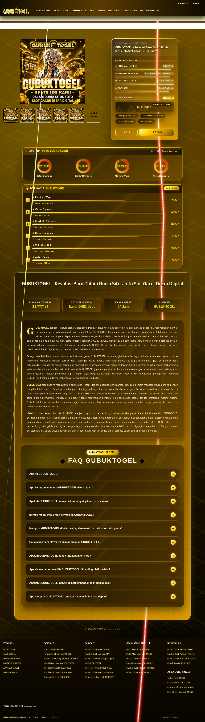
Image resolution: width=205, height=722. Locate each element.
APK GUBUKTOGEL (11, 668)
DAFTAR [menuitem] (196, 3)
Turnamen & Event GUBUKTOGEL (58, 654)
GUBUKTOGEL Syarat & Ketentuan (99, 672)
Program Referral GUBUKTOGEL (58, 677)
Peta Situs (54, 717)
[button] (193, 10)
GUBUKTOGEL (42, 327)
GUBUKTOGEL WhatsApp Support (99, 658)
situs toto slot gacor (125, 413)
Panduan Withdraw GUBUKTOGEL (58, 672)
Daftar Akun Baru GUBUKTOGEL (139, 654)
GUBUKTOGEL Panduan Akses (180, 649)
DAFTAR (158, 132)
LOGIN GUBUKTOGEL (12, 658)
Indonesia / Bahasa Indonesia (14, 717)
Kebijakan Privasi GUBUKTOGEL (98, 668)
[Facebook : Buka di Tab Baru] (183, 717)
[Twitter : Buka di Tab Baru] (188, 717)
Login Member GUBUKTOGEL (138, 649)
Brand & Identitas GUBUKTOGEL (180, 692)
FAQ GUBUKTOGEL (93, 663)
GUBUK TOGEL (9, 654)
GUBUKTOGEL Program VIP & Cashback (61, 658)
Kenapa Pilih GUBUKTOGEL (178, 682)
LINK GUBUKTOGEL (11, 672)
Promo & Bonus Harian (54, 649)
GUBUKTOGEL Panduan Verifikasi (140, 668)
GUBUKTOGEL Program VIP (137, 672)
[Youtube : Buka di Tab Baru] (199, 717)
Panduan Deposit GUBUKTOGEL (57, 668)
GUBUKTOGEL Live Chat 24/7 (97, 654)
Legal (44, 717)
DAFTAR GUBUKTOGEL (12, 663)
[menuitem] (43, 10)
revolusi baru (43, 356)
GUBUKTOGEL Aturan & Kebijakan (181, 658)
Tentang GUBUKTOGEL (176, 678)
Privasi (35, 717)
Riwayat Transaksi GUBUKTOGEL (140, 663)
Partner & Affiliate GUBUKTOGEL (181, 687)
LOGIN (126, 132)
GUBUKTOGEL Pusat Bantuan (97, 649)
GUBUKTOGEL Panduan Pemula (180, 654)
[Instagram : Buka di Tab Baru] (194, 717)
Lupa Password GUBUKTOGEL (139, 658)
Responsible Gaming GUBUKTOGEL (100, 677)
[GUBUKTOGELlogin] (16, 10)
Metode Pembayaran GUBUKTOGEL (59, 663)
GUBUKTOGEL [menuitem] (183, 3)
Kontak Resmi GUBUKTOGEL (179, 663)
